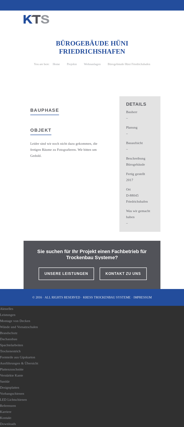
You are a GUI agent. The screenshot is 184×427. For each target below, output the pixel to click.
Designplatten (9, 387)
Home (56, 64)
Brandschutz (9, 333)
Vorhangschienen (12, 393)
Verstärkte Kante (11, 375)
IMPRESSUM (143, 297)
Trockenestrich (10, 351)
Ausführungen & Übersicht (19, 363)
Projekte (72, 64)
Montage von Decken (15, 321)
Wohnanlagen (92, 64)
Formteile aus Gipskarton (17, 357)
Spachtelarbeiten (11, 345)
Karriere (5, 412)
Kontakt (5, 418)
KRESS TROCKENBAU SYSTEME (107, 297)
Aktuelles (6, 309)
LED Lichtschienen (13, 399)
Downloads (8, 424)
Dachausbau (8, 339)
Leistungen (7, 315)
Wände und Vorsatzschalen (19, 327)
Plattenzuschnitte (12, 369)
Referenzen (8, 405)
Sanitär (5, 381)
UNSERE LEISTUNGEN (66, 274)
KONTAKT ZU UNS (123, 274)
